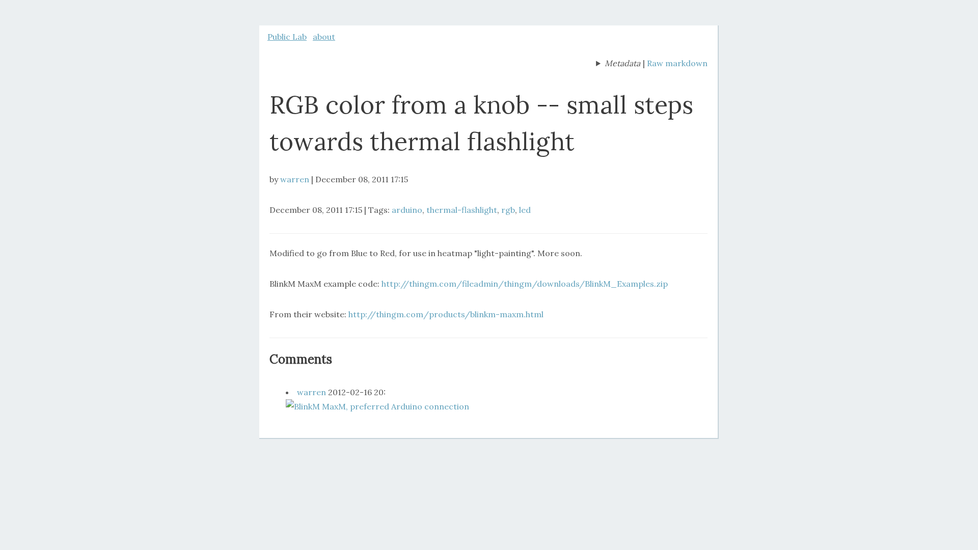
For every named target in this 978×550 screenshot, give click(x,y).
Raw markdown (677, 63)
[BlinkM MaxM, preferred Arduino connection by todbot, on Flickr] (377, 406)
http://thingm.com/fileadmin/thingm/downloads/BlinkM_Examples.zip (525, 284)
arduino (407, 210)
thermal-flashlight (461, 210)
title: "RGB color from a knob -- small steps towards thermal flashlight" (618, 64)
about (324, 37)
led (525, 210)
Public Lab (287, 37)
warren (294, 179)
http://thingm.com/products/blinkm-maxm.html (446, 314)
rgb (508, 210)
